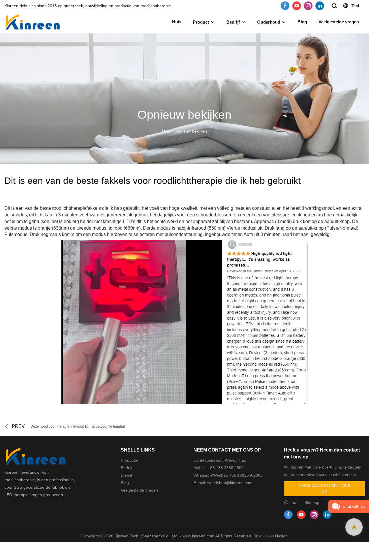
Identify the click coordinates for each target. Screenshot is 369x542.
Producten (130, 460)
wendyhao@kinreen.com (229, 482)
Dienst (126, 475)
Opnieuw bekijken (191, 131)
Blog (302, 21)
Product (201, 22)
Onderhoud (268, 22)
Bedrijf (233, 22)
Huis (176, 21)
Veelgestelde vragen (339, 21)
